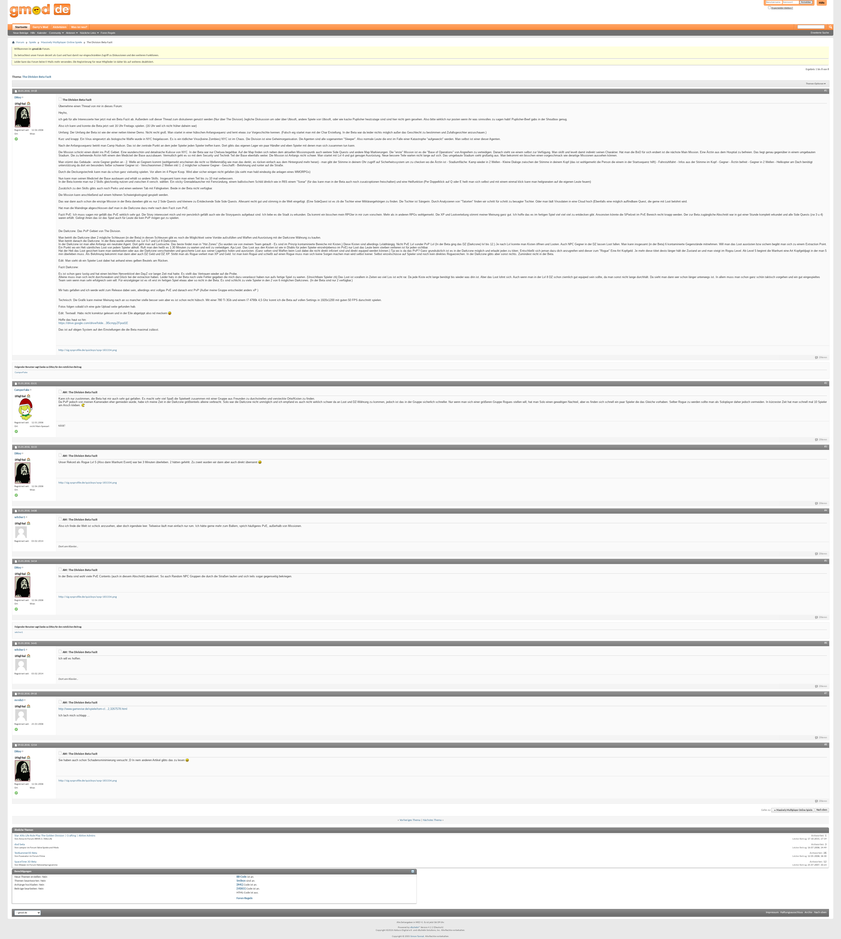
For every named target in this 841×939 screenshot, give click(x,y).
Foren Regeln (108, 33)
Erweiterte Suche (820, 32)
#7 (825, 693)
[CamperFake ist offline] (25, 409)
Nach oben (821, 810)
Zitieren (823, 357)
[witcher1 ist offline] (21, 532)
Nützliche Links (88, 33)
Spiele (32, 42)
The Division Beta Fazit (36, 77)
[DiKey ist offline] (22, 117)
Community (55, 33)
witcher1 (19, 632)
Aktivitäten (59, 27)
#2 (825, 383)
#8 (825, 744)
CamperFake (21, 372)
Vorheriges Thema (410, 820)
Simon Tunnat (417, 936)
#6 (825, 643)
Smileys (241, 880)
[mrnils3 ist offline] (21, 715)
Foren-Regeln (245, 898)
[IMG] (240, 884)
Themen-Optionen (815, 84)
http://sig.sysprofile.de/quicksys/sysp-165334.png (87, 350)
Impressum (772, 912)
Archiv (808, 912)
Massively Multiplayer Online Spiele (61, 42)
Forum (20, 42)
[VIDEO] (241, 888)
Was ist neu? (79, 27)
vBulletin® (415, 927)
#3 (825, 446)
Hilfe (822, 2)
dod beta (19, 844)
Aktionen (70, 33)
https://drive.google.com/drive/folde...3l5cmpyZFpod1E (93, 323)
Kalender (42, 33)
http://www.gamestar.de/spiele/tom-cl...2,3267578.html (92, 708)
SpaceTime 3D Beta (25, 861)
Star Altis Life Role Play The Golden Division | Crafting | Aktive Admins (54, 835)
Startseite (21, 27)
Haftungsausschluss (791, 912)
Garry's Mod (40, 27)
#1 (825, 90)
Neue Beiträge (20, 33)
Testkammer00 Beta (25, 853)
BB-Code (242, 876)
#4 (825, 510)
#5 (825, 561)
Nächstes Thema (432, 820)
